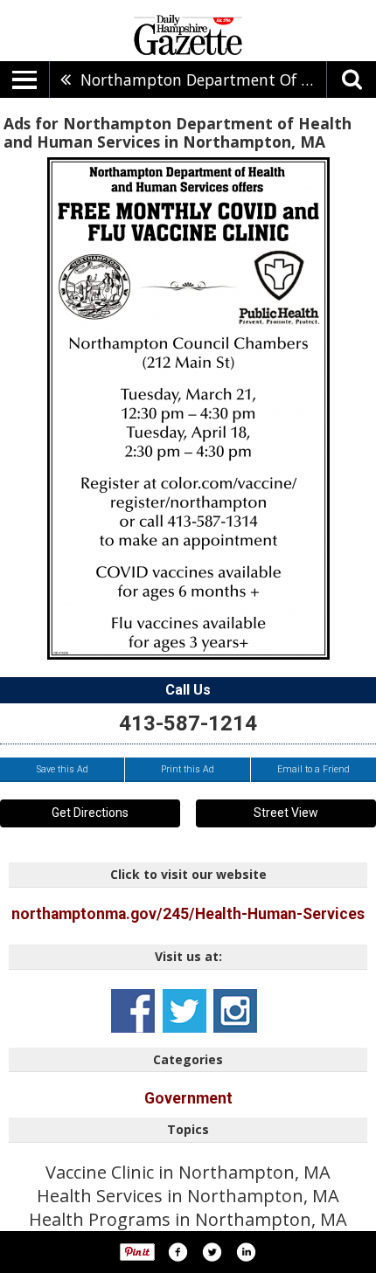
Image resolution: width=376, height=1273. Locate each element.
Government (188, 1098)
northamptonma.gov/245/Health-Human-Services (188, 914)
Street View (286, 813)
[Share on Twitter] (211, 1252)
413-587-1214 (188, 723)
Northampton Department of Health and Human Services (203, 79)
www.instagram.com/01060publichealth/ (235, 1011)
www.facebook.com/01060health (133, 1011)
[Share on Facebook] (177, 1252)
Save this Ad (62, 769)
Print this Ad (187, 769)
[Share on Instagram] (245, 1252)
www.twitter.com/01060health (184, 1011)
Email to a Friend (313, 769)
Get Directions (90, 813)
